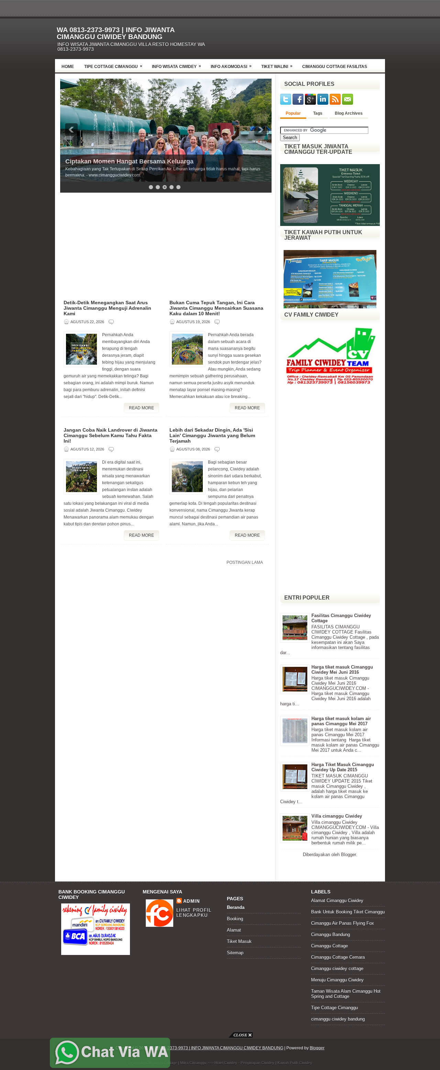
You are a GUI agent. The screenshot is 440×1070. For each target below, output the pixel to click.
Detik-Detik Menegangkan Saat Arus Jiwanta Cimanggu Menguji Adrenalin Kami (107, 308)
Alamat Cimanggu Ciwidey (337, 900)
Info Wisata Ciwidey (176, 66)
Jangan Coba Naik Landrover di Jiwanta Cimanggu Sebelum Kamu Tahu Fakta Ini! (110, 435)
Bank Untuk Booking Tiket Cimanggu (348, 911)
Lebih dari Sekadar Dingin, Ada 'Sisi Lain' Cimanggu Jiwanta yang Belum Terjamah (212, 435)
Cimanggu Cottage (329, 945)
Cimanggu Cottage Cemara (338, 957)
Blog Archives (349, 113)
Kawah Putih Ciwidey (294, 1063)
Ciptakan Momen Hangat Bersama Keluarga (129, 161)
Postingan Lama (245, 562)
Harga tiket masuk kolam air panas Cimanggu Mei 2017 (341, 721)
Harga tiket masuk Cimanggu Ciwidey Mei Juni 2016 (342, 669)
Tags (317, 113)
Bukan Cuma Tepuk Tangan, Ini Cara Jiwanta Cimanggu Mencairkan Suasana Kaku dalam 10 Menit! (216, 308)
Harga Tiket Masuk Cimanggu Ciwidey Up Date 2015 (342, 767)
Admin (191, 901)
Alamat (234, 930)
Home (68, 66)
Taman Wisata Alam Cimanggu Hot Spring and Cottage (346, 994)
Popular (293, 113)
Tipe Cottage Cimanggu (113, 66)
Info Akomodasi (231, 66)
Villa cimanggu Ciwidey (336, 816)
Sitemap (235, 952)
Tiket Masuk (239, 941)
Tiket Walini (277, 66)
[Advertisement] (304, 36)
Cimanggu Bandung (330, 934)
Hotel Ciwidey (225, 1063)
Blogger (348, 854)
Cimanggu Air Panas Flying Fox (342, 923)
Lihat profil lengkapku (194, 913)
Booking (235, 918)
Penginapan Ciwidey (257, 1063)
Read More (141, 408)
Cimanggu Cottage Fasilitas (334, 66)
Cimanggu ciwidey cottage (337, 968)
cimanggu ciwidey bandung (338, 1019)
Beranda (235, 907)
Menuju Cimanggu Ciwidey (337, 979)
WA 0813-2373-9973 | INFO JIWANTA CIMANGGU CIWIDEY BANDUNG (115, 33)
